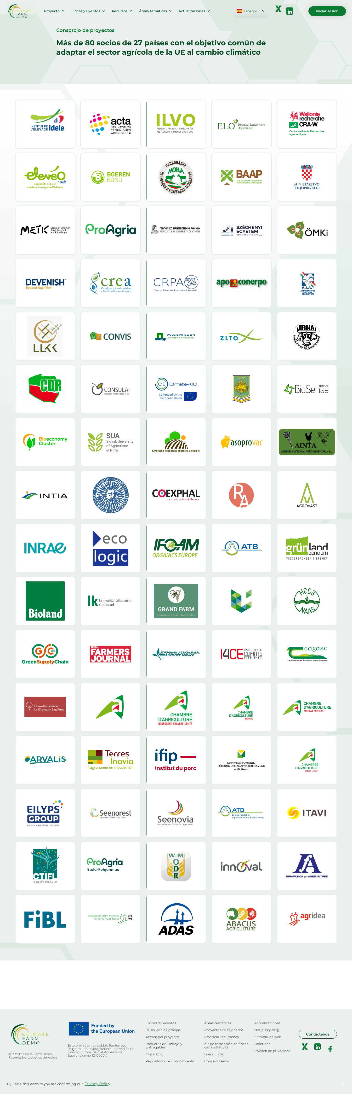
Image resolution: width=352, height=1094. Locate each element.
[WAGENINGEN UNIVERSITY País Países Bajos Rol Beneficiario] (175, 336)
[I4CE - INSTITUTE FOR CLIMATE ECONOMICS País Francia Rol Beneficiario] (241, 654)
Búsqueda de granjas (163, 1030)
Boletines (262, 1044)
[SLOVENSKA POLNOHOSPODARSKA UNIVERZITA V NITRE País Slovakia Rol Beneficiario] (110, 442)
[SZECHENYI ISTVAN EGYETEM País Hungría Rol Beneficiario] (241, 230)
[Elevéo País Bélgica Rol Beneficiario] (45, 177)
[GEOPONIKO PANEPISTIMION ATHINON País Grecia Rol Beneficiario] (175, 230)
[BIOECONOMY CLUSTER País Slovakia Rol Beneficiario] (45, 442)
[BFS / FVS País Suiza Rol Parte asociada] (110, 919)
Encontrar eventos (161, 1023)
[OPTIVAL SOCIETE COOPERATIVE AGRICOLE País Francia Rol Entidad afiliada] (110, 813)
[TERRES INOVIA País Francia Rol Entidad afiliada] (110, 760)
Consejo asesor (216, 1061)
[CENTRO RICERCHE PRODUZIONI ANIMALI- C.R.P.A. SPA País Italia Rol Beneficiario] (175, 283)
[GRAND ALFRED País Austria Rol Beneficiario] (175, 601)
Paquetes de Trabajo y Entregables (164, 1045)
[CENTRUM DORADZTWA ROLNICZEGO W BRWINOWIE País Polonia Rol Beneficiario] (45, 389)
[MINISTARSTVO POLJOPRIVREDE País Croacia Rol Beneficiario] (306, 177)
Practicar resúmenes (221, 1037)
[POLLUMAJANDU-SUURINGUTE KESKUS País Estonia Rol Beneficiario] (45, 230)
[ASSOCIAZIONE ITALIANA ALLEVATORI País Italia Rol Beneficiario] (306, 283)
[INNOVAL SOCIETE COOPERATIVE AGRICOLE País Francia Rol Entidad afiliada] (241, 866)
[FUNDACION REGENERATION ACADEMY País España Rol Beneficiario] (241, 495)
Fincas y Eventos (85, 11)
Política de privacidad (272, 1051)
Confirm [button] (321, 1084)
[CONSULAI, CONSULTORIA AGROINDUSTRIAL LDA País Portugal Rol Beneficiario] (110, 389)
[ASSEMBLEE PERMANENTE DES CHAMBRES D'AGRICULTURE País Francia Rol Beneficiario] (110, 707)
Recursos (119, 11)
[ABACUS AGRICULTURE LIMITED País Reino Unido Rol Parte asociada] (241, 919)
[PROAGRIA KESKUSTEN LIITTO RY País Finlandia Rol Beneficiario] (110, 230)
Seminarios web (267, 1037)
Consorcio (154, 1054)
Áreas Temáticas (153, 11)
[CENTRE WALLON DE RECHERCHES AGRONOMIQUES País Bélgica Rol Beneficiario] (306, 124)
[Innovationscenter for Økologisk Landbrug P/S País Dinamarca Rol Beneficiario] (45, 707)
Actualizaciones (192, 11)
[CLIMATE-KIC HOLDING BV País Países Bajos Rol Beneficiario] (175, 389)
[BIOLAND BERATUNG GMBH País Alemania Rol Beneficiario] (45, 601)
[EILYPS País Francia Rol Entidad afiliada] (45, 813)
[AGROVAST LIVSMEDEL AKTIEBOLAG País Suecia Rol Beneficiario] (306, 495)
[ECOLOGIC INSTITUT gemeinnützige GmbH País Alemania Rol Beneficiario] (110, 548)
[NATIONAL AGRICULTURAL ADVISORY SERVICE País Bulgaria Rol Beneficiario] (306, 601)
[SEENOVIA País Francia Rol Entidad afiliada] (175, 813)
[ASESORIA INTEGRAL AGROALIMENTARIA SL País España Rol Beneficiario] (306, 442)
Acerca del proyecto (162, 1037)
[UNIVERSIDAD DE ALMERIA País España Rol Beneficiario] (110, 495)
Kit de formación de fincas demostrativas (226, 1045)
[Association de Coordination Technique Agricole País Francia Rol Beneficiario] (110, 124)
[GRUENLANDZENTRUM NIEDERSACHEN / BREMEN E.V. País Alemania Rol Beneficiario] (306, 548)
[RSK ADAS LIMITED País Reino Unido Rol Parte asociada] (175, 919)
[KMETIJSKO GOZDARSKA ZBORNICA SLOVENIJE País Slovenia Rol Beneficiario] (175, 442)
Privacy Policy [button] (97, 1084)
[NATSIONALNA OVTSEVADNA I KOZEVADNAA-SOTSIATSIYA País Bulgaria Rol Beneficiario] (175, 177)
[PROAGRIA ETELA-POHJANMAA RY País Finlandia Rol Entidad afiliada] (110, 866)
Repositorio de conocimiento (170, 1061)
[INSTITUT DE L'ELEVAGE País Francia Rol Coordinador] (45, 124)
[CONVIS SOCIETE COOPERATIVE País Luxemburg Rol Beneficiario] (110, 336)
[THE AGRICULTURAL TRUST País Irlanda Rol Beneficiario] (110, 654)
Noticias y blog (266, 1030)
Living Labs (213, 1054)
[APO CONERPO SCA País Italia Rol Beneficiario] (241, 283)
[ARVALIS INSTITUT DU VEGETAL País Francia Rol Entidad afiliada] (45, 760)
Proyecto (52, 11)
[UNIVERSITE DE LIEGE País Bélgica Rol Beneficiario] (241, 601)
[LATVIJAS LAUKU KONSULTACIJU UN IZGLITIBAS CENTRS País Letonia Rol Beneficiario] (45, 336)
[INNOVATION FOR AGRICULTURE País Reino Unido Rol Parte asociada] (306, 866)
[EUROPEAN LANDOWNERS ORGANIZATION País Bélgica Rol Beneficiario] (241, 124)
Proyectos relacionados (224, 1030)
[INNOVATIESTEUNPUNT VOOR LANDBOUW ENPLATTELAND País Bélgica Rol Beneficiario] (110, 177)
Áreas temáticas (217, 1023)
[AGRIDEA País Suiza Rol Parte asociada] (306, 919)
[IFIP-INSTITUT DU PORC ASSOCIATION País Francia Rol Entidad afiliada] (175, 760)
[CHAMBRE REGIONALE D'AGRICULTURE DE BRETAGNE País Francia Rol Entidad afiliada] (241, 707)
